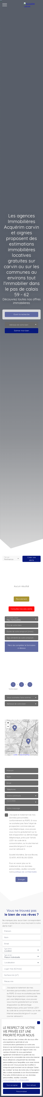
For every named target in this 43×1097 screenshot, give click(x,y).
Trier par (6, 557)
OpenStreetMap (25, 755)
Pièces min (8, 981)
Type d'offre (8, 949)
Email (9, 783)
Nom (9, 777)
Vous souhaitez (11, 801)
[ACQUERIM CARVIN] (32, 5)
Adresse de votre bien (16, 704)
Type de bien (8, 955)
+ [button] (8, 722)
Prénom (10, 770)
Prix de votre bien (14, 625)
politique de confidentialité (25, 872)
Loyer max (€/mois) (13, 969)
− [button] (8, 726)
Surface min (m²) (11, 975)
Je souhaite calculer (12, 617)
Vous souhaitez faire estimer (19, 697)
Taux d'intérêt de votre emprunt (20, 638)
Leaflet (15, 755)
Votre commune (14, 796)
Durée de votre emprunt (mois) (20, 631)
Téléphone (11, 789)
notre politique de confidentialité (16, 1080)
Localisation (10, 962)
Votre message (13, 808)
